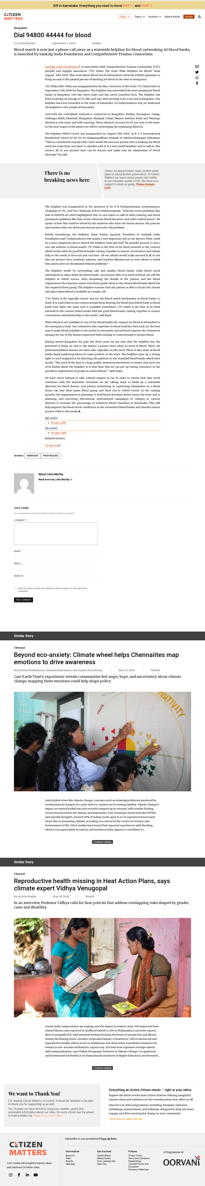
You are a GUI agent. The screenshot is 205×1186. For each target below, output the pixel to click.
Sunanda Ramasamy (59, 670)
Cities (123, 16)
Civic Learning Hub (106, 1161)
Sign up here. (109, 1138)
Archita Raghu (27, 896)
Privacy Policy (135, 1155)
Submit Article (172, 16)
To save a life (58, 422)
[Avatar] (24, 483)
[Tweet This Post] (197, 72)
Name (18, 551)
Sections (153, 16)
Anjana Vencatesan (90, 670)
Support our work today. (48, 1115)
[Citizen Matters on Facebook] (19, 1175)
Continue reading (102, 842)
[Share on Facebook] (197, 83)
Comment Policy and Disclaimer (138, 1165)
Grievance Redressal (138, 1169)
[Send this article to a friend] (197, 66)
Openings (70, 1164)
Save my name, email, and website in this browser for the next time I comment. (52, 589)
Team (68, 1158)
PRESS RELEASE (50, 456)
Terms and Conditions (138, 1158)
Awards (69, 1161)
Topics (138, 16)
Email (18, 563)
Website (18, 576)
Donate (189, 16)
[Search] (199, 17)
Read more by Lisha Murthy (54, 479)
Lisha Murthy (27, 43)
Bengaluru (20, 28)
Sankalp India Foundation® (63, 66)
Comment (20, 520)
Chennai (19, 647)
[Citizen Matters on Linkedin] (27, 1175)
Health (96, 43)
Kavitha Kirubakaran (31, 670)
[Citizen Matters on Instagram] (10, 1175)
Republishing (134, 1161)
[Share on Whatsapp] (197, 77)
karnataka (32, 456)
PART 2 (146, 6)
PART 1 (128, 6)
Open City (102, 1164)
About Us (70, 1155)
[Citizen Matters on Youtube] (35, 1175)
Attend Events (104, 1158)
